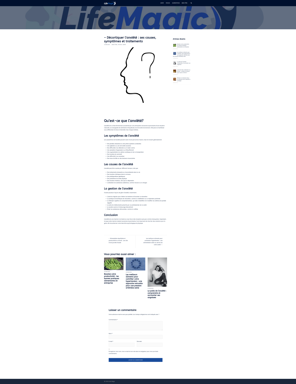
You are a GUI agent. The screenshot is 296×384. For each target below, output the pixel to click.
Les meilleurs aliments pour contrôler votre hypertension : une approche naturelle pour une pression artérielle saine (134, 281)
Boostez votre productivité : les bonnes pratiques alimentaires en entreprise (111, 278)
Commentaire (113, 319)
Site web (139, 341)
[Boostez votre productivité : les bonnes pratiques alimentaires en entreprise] (113, 263)
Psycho (168, 3)
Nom (111, 333)
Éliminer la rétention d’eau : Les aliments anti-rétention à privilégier (183, 79)
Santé (162, 3)
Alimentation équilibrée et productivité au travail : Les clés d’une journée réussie (118, 240)
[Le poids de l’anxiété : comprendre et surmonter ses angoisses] (157, 272)
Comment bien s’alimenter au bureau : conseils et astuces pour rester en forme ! (183, 71)
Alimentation (176, 3)
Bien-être (184, 3)
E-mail (111, 341)
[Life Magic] (110, 3)
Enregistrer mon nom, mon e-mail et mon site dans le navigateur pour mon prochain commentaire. (133, 352)
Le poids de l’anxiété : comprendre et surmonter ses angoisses (157, 294)
